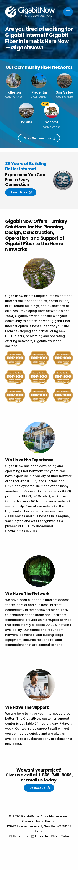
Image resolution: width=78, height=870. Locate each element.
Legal (39, 831)
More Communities (38, 138)
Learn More (19, 192)
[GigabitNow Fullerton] (13, 80)
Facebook (20, 836)
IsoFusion (48, 821)
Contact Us (37, 788)
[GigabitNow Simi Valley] (64, 80)
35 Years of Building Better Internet (25, 166)
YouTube (62, 836)
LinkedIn (41, 836)
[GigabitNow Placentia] (38, 80)
